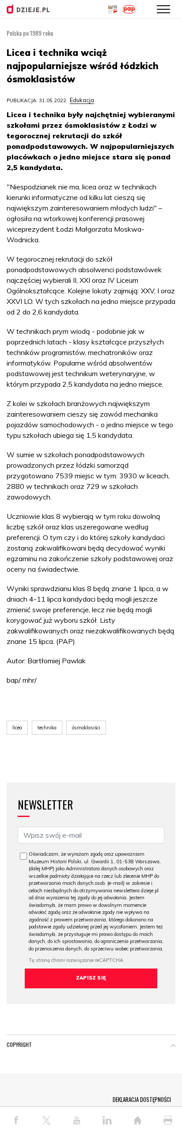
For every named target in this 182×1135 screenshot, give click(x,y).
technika (47, 728)
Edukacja (82, 100)
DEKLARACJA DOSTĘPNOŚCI (142, 1099)
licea (17, 728)
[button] (173, 1046)
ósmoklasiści (86, 728)
